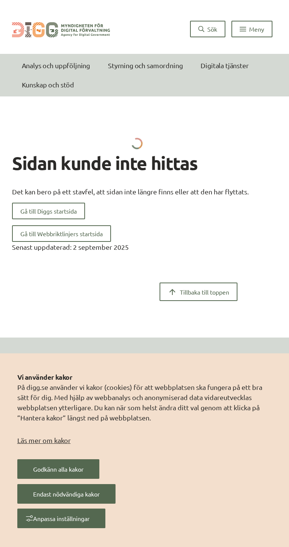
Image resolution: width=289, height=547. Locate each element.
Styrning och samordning (145, 65)
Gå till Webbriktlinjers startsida (61, 233)
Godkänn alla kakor (58, 469)
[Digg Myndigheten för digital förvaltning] (61, 29)
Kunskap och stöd (48, 85)
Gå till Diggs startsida (48, 211)
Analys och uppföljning (56, 65)
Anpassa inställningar (61, 518)
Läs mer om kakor (44, 440)
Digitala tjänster (224, 65)
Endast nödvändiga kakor (66, 494)
